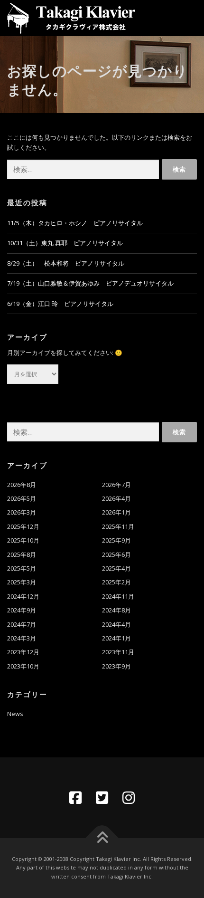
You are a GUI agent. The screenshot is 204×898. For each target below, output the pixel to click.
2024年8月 (116, 610)
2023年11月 (118, 652)
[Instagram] (128, 798)
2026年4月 (116, 499)
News (15, 714)
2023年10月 (23, 666)
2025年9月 (116, 540)
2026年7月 (116, 485)
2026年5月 (21, 499)
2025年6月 (116, 555)
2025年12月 (23, 527)
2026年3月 (21, 512)
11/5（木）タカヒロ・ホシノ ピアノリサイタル (75, 223)
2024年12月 (23, 596)
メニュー (188, 18)
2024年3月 (21, 638)
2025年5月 (21, 568)
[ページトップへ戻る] (102, 838)
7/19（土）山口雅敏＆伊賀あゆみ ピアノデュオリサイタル (90, 283)
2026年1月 (116, 512)
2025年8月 (21, 555)
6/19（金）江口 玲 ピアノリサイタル (60, 304)
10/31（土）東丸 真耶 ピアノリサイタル (65, 243)
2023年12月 (23, 652)
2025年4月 (116, 568)
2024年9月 (21, 610)
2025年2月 (116, 582)
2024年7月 (21, 625)
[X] (102, 798)
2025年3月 (21, 582)
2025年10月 (23, 540)
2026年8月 (21, 485)
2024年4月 (116, 625)
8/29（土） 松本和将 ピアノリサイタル (65, 263)
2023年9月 (116, 666)
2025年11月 (118, 527)
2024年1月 (116, 638)
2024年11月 (118, 596)
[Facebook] (75, 798)
